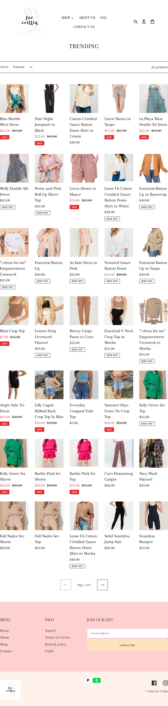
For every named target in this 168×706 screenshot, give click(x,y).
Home (4, 631)
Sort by (4, 67)
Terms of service (57, 637)
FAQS (49, 651)
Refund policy (55, 644)
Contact (6, 651)
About (4, 637)
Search (50, 631)
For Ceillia (161, 691)
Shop (4, 644)
